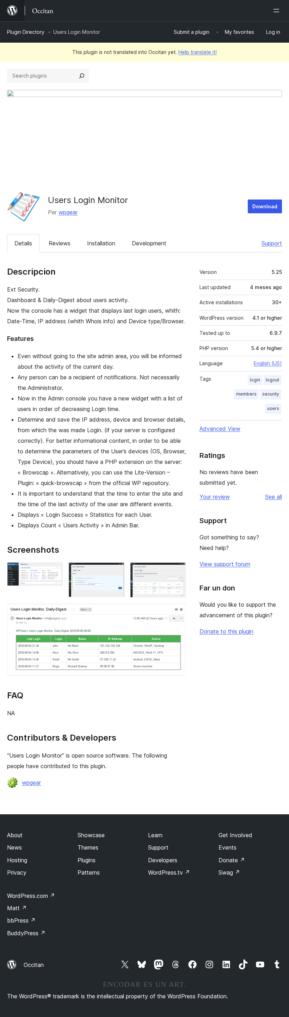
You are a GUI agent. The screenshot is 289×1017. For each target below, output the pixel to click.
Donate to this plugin (226, 631)
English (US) (268, 363)
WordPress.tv (169, 872)
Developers (162, 860)
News (14, 847)
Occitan (34, 964)
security (270, 394)
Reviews (59, 243)
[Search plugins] (82, 76)
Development (149, 243)
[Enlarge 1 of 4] (53, 571)
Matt (17, 908)
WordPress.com (31, 895)
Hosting (17, 860)
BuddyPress (26, 933)
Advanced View (219, 428)
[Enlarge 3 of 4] (176, 571)
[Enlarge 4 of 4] (176, 612)
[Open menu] (277, 10)
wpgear (68, 212)
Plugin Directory (25, 32)
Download (264, 206)
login (255, 379)
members (246, 394)
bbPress (21, 920)
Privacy (16, 872)
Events (227, 847)
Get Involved (235, 835)
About (15, 835)
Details (23, 243)
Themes (88, 847)
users (273, 408)
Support (272, 243)
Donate (232, 860)
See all (273, 496)
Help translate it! (197, 52)
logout (272, 379)
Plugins (87, 860)
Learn (155, 835)
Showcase (91, 835)
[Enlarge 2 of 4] (114, 571)
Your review (214, 496)
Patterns (89, 872)
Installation (101, 243)
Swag (229, 872)
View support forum (224, 564)
